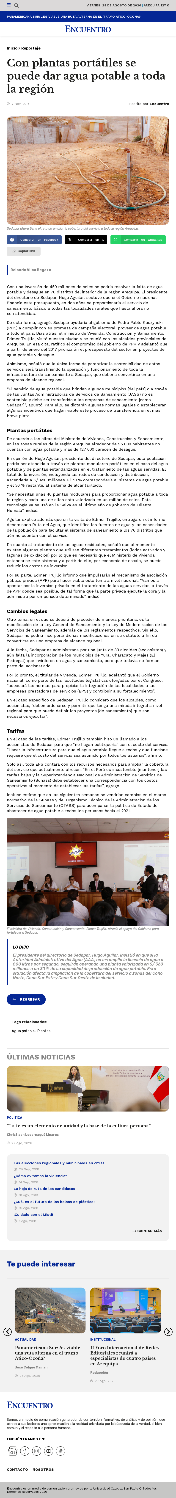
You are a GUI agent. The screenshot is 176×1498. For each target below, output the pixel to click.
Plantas (43, 1031)
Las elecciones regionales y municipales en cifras (59, 1163)
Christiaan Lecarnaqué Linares (33, 1135)
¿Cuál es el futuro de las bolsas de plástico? (54, 1202)
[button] (34, 239)
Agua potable (23, 1031)
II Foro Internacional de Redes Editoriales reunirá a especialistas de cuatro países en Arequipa (124, 1355)
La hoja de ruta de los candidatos (44, 1188)
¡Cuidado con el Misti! (33, 1214)
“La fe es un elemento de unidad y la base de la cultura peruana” (79, 1125)
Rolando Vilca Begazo (31, 270)
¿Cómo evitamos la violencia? (40, 1176)
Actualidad (25, 1340)
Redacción (99, 1373)
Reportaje (31, 48)
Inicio (12, 48)
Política (14, 1118)
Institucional (103, 1340)
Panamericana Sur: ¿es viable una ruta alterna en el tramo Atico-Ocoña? (74, 16)
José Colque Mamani (31, 1367)
